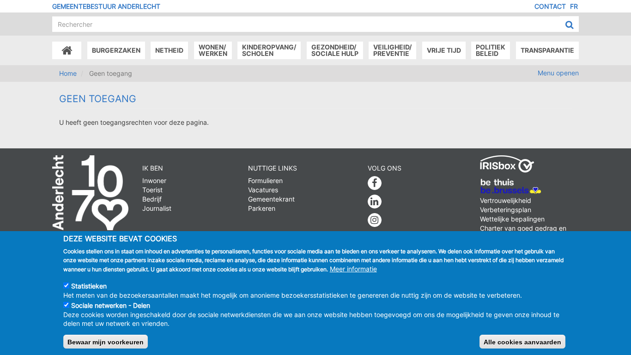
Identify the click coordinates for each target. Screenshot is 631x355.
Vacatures (263, 190)
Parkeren (261, 208)
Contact (550, 6)
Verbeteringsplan (505, 210)
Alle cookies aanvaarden (522, 341)
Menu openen (558, 73)
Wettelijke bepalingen (512, 219)
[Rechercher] (569, 24)
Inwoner (154, 180)
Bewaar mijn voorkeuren (105, 341)
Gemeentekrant (271, 199)
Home (68, 73)
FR (574, 6)
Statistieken (89, 285)
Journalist (156, 208)
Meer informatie (353, 269)
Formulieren (265, 180)
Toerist (152, 190)
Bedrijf (152, 199)
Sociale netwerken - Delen (110, 305)
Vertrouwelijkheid (505, 200)
